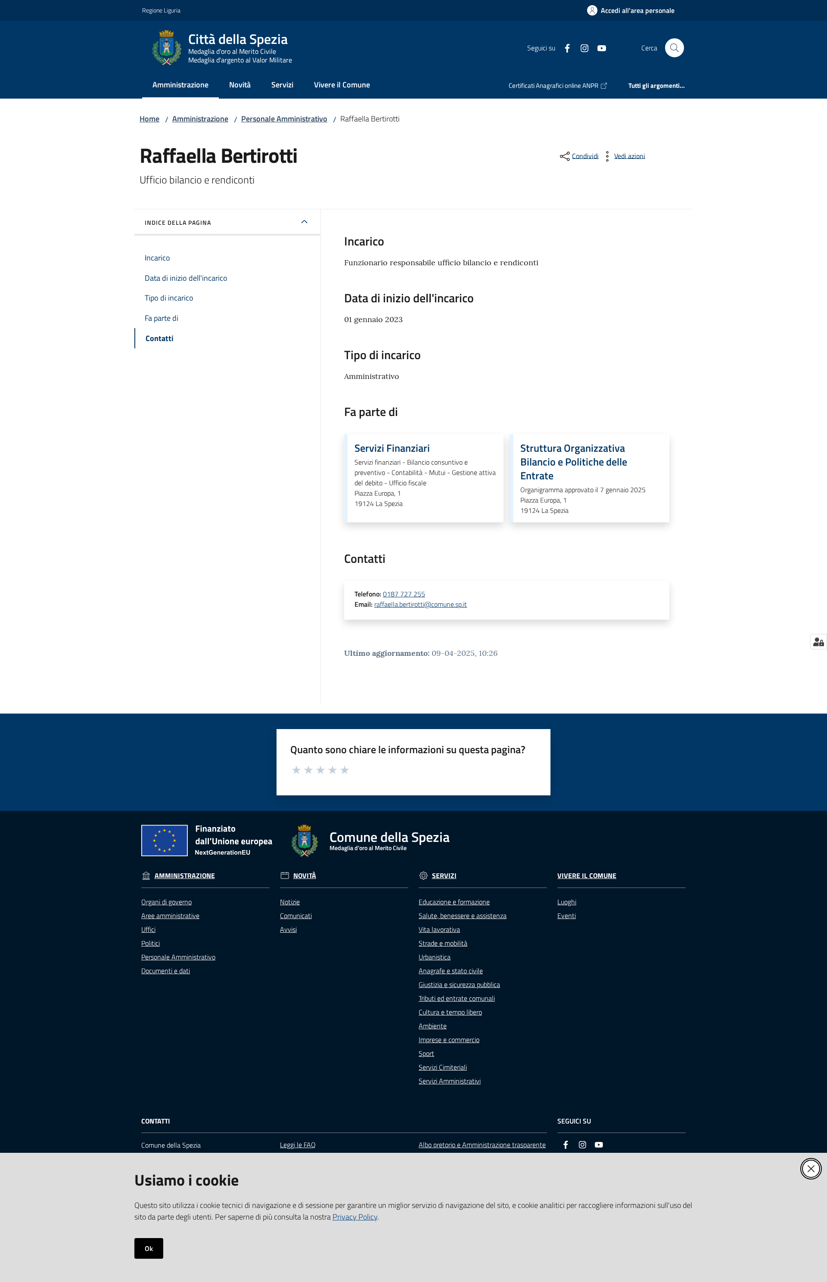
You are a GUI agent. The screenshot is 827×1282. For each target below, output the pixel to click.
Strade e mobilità (443, 943)
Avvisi (288, 929)
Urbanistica (435, 957)
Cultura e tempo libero (450, 1012)
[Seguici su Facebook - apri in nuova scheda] (563, 47)
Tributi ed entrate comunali (457, 998)
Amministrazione (200, 118)
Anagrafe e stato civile (451, 970)
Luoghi (566, 902)
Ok (149, 1248)
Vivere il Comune (586, 876)
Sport (426, 1053)
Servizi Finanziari (392, 448)
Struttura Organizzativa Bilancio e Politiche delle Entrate (573, 461)
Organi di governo (166, 902)
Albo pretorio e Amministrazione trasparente (482, 1144)
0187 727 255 (404, 594)
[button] (674, 47)
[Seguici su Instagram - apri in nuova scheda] (581, 47)
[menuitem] (180, 85)
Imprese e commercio (449, 1039)
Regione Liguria (161, 10)
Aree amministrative (170, 915)
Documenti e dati (165, 970)
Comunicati (296, 915)
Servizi (444, 876)
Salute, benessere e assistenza (463, 915)
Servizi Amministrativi (450, 1081)
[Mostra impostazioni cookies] (818, 641)
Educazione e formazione (454, 902)
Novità (304, 876)
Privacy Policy (355, 1217)
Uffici (148, 929)
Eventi (566, 915)
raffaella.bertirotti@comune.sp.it (420, 604)
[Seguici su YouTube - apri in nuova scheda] (598, 47)
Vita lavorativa (439, 929)
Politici (150, 943)
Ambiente (433, 1026)
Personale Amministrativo (284, 118)
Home (149, 118)
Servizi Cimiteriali (443, 1067)
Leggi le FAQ (298, 1144)
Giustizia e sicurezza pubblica (459, 984)
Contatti (155, 1121)
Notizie (290, 902)
